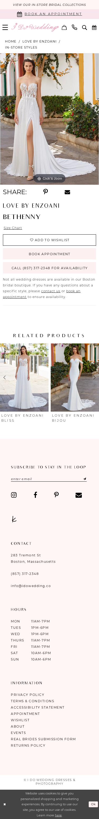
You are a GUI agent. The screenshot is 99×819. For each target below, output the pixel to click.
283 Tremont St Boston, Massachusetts (33, 558)
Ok (93, 804)
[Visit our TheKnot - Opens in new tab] (14, 519)
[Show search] (84, 27)
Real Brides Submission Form (43, 739)
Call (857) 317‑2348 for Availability (50, 268)
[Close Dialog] (4, 804)
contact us (50, 291)
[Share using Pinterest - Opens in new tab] (45, 192)
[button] (5, 27)
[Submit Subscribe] (79, 479)
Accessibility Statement (38, 707)
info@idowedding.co (31, 586)
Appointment (25, 714)
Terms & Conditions (32, 701)
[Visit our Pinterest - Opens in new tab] (56, 495)
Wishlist (20, 720)
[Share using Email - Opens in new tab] (67, 192)
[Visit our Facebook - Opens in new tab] (35, 495)
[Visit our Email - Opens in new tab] (78, 495)
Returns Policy (28, 745)
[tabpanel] (49, 119)
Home (10, 41)
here (58, 815)
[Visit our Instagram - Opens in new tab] (14, 495)
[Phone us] (74, 27)
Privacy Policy (27, 695)
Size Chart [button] (13, 228)
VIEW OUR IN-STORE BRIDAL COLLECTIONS (49, 5)
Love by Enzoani (39, 41)
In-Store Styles (21, 47)
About (18, 726)
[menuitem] (5, 27)
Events (18, 733)
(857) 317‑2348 (25, 574)
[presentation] (24, 377)
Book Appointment (49, 254)
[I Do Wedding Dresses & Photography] (35, 27)
